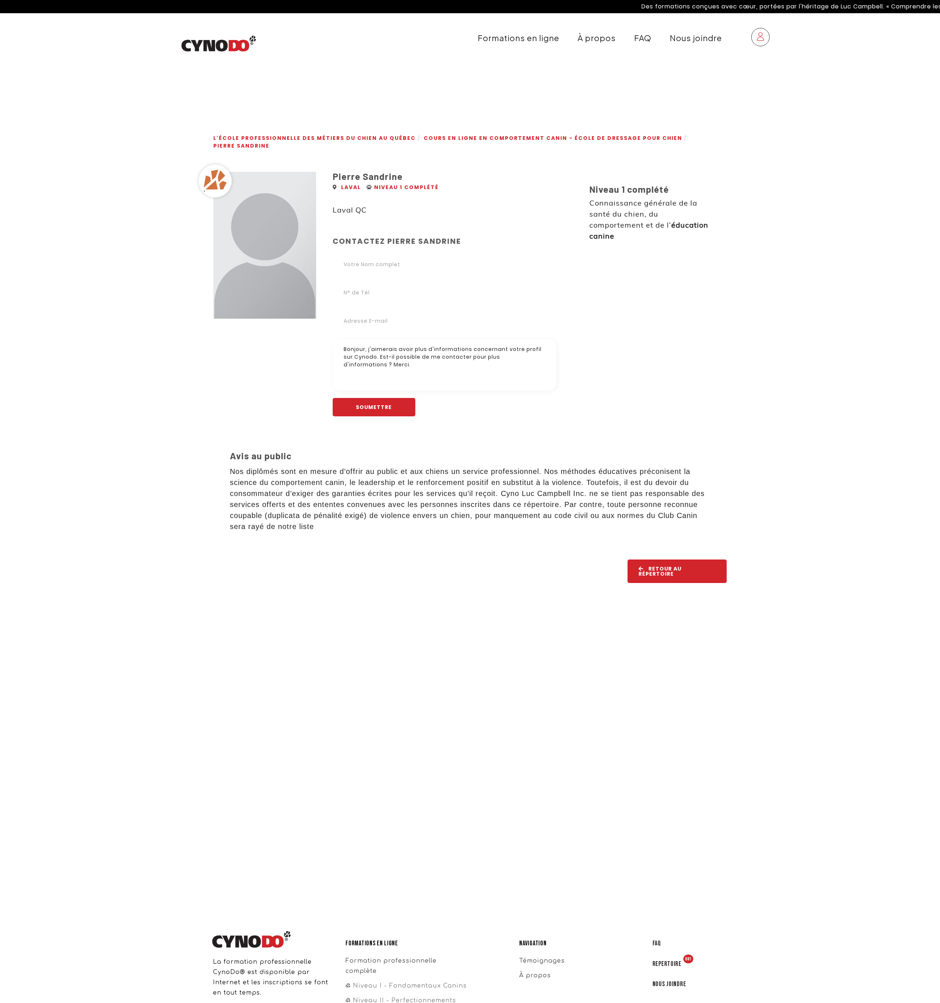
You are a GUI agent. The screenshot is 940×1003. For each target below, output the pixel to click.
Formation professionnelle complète (391, 965)
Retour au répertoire (660, 571)
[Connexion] (760, 38)
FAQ (642, 38)
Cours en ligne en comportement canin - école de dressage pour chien (553, 138)
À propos (597, 38)
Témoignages (542, 960)
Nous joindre (696, 38)
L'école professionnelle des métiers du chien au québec (314, 138)
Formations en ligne (518, 38)
